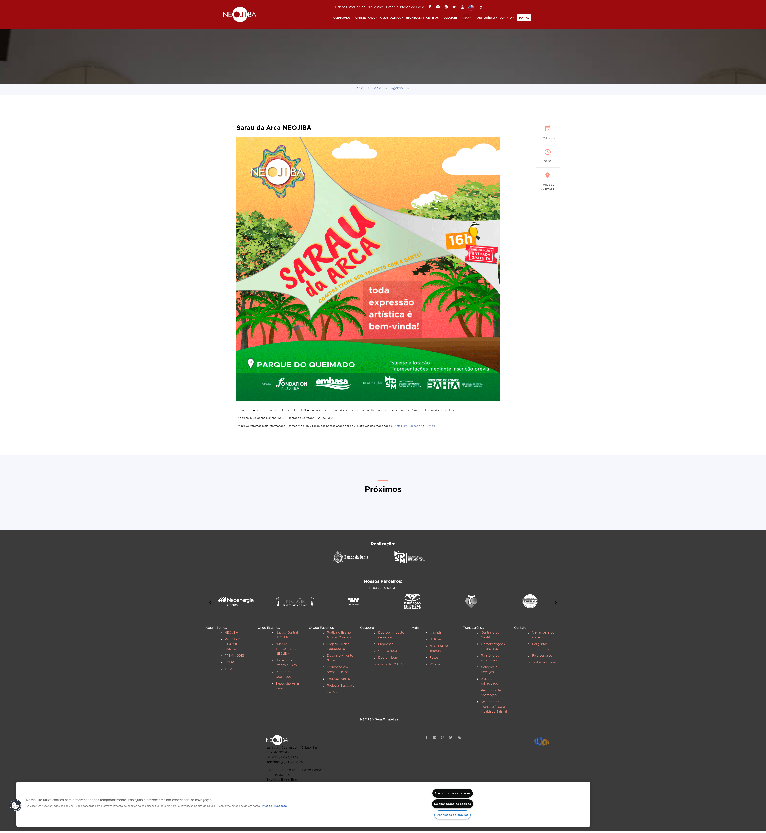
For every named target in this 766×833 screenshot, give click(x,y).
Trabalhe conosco (545, 662)
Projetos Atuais (338, 679)
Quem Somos (341, 17)
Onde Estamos (365, 17)
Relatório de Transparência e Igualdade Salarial (494, 707)
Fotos (434, 658)
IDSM (228, 669)
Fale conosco (542, 656)
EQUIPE (230, 662)
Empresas (385, 644)
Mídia (465, 17)
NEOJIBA (231, 633)
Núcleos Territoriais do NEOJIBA (286, 649)
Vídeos (435, 664)
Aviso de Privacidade (274, 806)
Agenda (397, 88)
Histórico (333, 692)
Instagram (400, 426)
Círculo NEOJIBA (390, 664)
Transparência (484, 17)
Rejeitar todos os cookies (452, 804)
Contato (506, 17)
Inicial (360, 88)
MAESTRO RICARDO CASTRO (232, 644)
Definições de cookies (452, 815)
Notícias (435, 639)
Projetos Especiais (340, 686)
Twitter (429, 426)
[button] (15, 805)
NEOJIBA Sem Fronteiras (422, 17)
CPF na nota (387, 651)
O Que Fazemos (390, 17)
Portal (524, 17)
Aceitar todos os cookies (453, 793)
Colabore (450, 17)
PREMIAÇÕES (234, 656)
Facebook (415, 426)
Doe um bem (388, 658)
